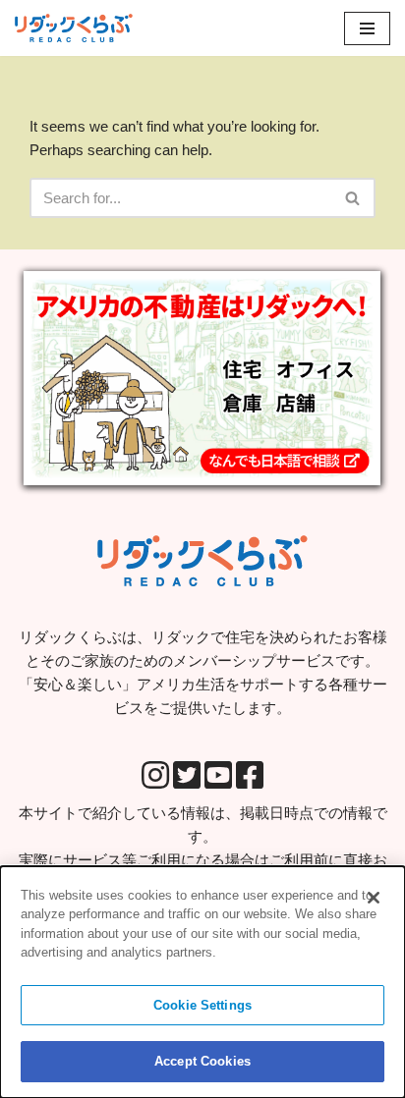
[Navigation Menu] (367, 28)
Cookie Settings (202, 1005)
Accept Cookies (202, 1061)
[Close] (373, 897)
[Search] (353, 198)
